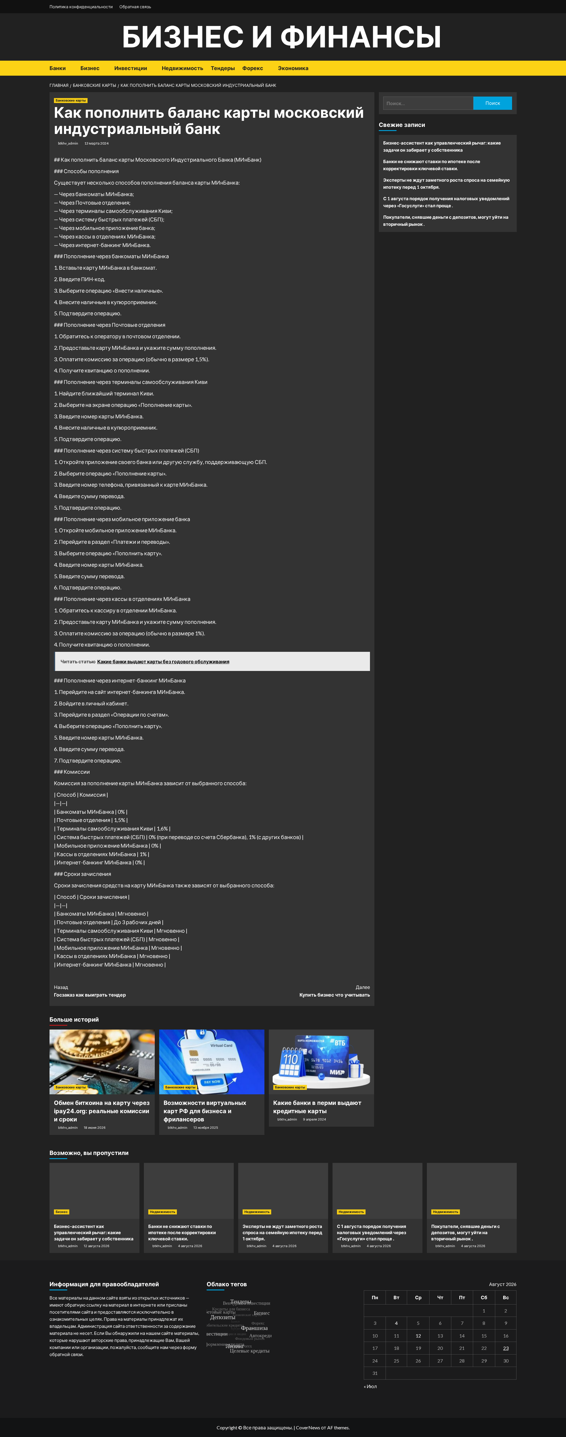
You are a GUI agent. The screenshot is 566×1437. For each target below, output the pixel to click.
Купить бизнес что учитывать (335, 991)
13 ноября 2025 (205, 1128)
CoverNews (308, 1427)
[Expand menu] (69, 68)
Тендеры (223, 68)
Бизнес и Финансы (282, 36)
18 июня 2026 (95, 1128)
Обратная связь (135, 6)
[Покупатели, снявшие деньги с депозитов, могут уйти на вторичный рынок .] (472, 1191)
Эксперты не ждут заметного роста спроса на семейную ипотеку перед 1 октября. (446, 183)
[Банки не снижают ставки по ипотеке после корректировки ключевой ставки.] (189, 1191)
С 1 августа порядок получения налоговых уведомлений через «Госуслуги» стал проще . (446, 202)
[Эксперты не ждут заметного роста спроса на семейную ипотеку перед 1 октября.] (283, 1191)
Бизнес (90, 68)
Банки (58, 68)
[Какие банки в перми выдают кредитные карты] (321, 1062)
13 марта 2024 (96, 143)
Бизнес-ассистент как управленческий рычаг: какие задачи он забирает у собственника (442, 146)
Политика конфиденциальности (81, 6)
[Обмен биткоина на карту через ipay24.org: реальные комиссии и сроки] (102, 1062)
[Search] (513, 68)
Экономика (293, 68)
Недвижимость (182, 68)
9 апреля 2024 (314, 1119)
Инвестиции (130, 68)
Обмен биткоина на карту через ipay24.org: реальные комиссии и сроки (102, 1111)
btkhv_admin (68, 143)
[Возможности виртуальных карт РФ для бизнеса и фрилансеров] (211, 1062)
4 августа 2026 (190, 1246)
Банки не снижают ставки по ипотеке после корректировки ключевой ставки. (431, 165)
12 (418, 1335)
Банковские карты (71, 100)
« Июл (370, 1386)
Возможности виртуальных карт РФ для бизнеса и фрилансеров (205, 1111)
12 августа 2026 (96, 1246)
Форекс (252, 68)
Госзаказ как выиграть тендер (90, 991)
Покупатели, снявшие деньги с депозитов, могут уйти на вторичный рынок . (446, 220)
